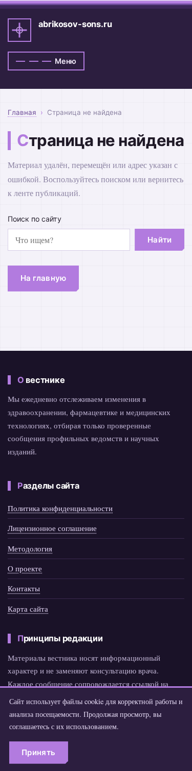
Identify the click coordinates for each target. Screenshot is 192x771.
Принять (38, 752)
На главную (43, 278)
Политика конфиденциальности (60, 508)
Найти (159, 240)
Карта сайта (28, 609)
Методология (30, 548)
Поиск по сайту (34, 218)
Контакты (24, 588)
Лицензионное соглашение (52, 528)
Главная (22, 112)
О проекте (25, 568)
